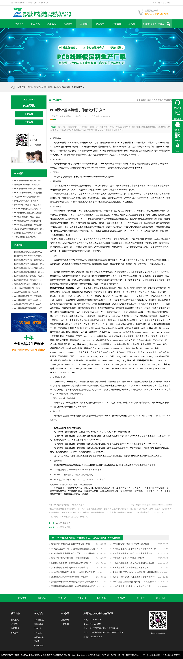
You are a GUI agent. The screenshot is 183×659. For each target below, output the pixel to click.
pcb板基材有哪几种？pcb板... (27, 292)
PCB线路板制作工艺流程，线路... (29, 276)
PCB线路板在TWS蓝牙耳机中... (28, 252)
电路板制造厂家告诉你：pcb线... (28, 304)
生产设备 (15, 628)
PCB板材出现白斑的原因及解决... (29, 213)
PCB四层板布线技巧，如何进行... (29, 193)
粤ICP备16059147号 (156, 655)
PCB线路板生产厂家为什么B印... (28, 221)
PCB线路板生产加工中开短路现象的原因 (131, 567)
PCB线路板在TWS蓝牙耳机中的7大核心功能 (70, 544)
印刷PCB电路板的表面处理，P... (28, 209)
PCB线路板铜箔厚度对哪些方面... (29, 308)
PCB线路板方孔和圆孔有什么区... (29, 268)
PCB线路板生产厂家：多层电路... (29, 260)
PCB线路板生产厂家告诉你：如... (29, 264)
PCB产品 (35, 24)
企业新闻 (29, 114)
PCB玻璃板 (39, 645)
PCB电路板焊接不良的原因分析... (29, 188)
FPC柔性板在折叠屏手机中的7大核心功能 (131, 544)
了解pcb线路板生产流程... (25, 237)
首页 (30, 87)
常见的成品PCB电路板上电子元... (29, 229)
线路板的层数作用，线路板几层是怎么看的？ (71, 563)
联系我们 (168, 3)
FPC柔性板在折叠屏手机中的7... (28, 256)
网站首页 (19, 24)
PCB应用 (68, 24)
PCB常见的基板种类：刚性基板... (29, 225)
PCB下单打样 (157, 3)
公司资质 (15, 633)
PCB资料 (100, 24)
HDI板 (37, 641)
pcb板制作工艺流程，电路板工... (28, 205)
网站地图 (178, 655)
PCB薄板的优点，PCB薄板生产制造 (128, 558)
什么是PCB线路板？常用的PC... (28, 184)
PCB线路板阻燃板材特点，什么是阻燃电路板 (133, 553)
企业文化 (15, 624)
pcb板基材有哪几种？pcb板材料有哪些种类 (70, 567)
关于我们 (116, 24)
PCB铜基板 (39, 620)
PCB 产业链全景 (63, 523)
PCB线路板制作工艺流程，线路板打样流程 (70, 558)
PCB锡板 (38, 633)
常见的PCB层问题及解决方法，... (29, 197)
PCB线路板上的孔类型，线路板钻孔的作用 (132, 586)
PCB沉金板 (39, 637)
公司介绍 (15, 620)
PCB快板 (38, 628)
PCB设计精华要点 (64, 527)
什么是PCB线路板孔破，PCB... (27, 288)
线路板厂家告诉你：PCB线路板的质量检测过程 (134, 577)
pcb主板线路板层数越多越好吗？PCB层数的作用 (134, 582)
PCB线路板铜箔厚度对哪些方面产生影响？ (70, 577)
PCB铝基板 (39, 624)
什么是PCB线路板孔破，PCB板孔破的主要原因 (133, 563)
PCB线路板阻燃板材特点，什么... (29, 272)
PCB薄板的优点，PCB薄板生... (27, 280)
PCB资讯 (84, 24)
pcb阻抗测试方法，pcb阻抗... (27, 201)
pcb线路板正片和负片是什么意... (28, 233)
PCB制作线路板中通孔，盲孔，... (29, 217)
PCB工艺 (51, 24)
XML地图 (169, 655)
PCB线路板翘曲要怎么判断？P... (28, 300)
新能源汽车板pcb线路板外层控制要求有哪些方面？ (73, 582)
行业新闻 (48, 87)
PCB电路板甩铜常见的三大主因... (29, 180)
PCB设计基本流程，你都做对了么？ (74, 538)
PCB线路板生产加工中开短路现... (29, 296)
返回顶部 (177, 151)
